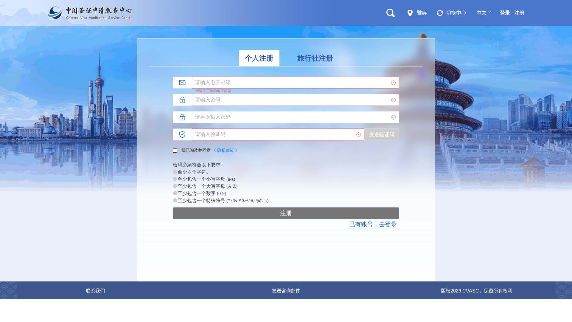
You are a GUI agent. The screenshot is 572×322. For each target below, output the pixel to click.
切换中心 (456, 13)
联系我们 (95, 290)
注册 (519, 13)
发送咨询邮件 (286, 290)
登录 (505, 13)
